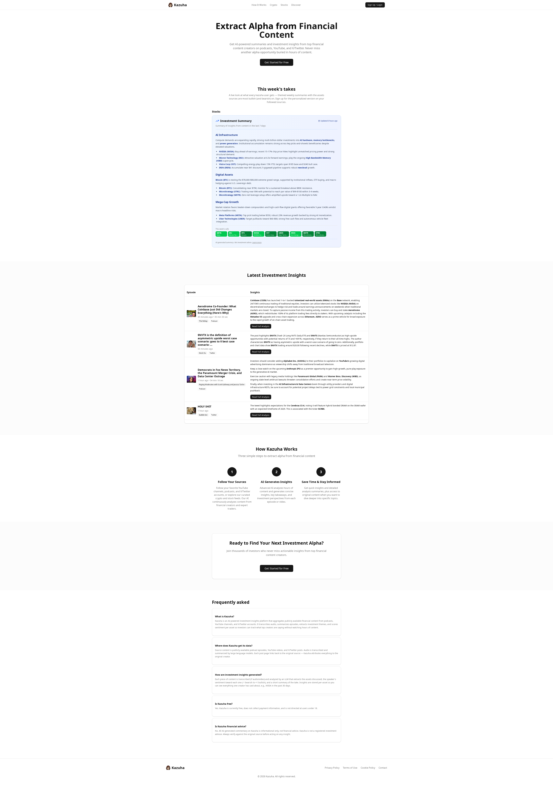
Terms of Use (350, 767)
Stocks (284, 4)
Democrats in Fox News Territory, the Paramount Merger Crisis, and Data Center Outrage (220, 373)
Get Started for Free (277, 62)
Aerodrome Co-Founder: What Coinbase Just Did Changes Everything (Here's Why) (217, 309)
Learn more (256, 242)
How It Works (259, 4)
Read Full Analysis (260, 326)
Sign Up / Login (375, 4)
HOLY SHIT (204, 406)
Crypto (273, 4)
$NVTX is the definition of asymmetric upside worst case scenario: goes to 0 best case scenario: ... (217, 339)
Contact (383, 767)
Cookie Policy (368, 767)
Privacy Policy (332, 767)
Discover (296, 4)
